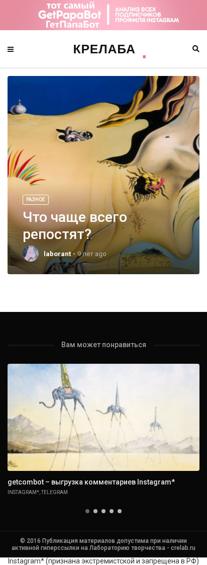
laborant (57, 254)
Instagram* (23, 492)
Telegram (54, 492)
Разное (35, 199)
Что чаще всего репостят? (75, 226)
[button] (87, 511)
